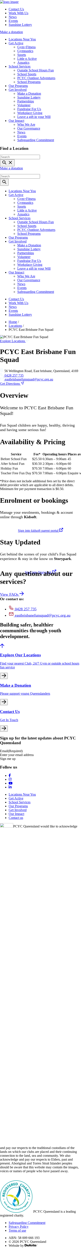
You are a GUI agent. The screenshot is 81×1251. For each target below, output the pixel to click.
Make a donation (11, 32)
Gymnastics (25, 51)
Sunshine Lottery (20, 24)
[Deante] (31, 1245)
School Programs (29, 82)
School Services (19, 66)
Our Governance (28, 128)
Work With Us (18, 13)
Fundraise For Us (29, 109)
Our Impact (16, 120)
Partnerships (25, 101)
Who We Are (26, 124)
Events (13, 21)
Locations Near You (22, 39)
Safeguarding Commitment (35, 140)
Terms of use (17, 1230)
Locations (15, 326)
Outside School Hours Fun (35, 70)
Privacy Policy (19, 1226)
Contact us (16, 818)
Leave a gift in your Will (34, 117)
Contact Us (16, 9)
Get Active (16, 43)
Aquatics (23, 62)
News (13, 17)
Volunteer (23, 105)
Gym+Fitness (26, 47)
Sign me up (8, 759)
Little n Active (27, 58)
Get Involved (18, 89)
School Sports (26, 74)
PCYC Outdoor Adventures (36, 78)
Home (13, 322)
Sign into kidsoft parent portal (38, 530)
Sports (21, 55)
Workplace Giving (29, 113)
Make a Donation (29, 93)
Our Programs (18, 86)
